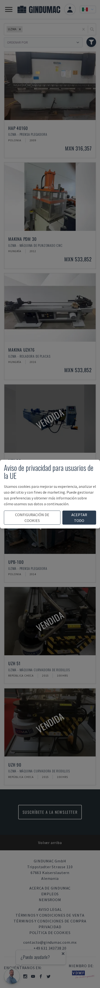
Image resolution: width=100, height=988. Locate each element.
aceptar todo (79, 517)
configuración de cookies (32, 517)
